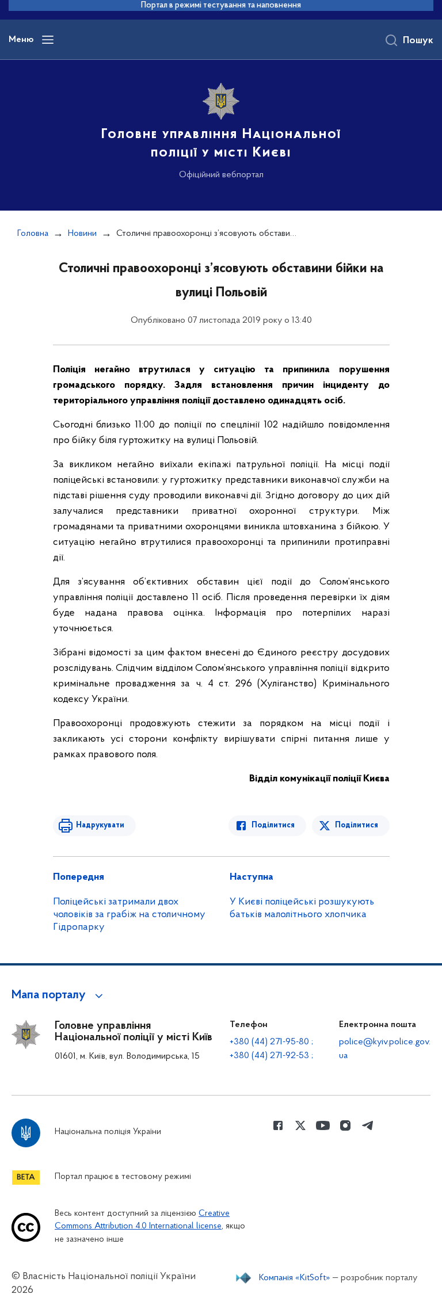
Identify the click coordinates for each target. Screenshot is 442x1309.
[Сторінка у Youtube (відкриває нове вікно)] (323, 1125)
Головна (32, 233)
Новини (82, 233)
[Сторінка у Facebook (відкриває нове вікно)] (278, 1125)
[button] (59, 995)
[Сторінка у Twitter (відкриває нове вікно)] (300, 1125)
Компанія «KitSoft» (294, 1278)
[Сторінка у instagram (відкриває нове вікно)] (345, 1125)
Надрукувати (100, 825)
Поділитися (273, 825)
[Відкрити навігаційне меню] (48, 39)
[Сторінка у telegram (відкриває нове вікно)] (368, 1125)
